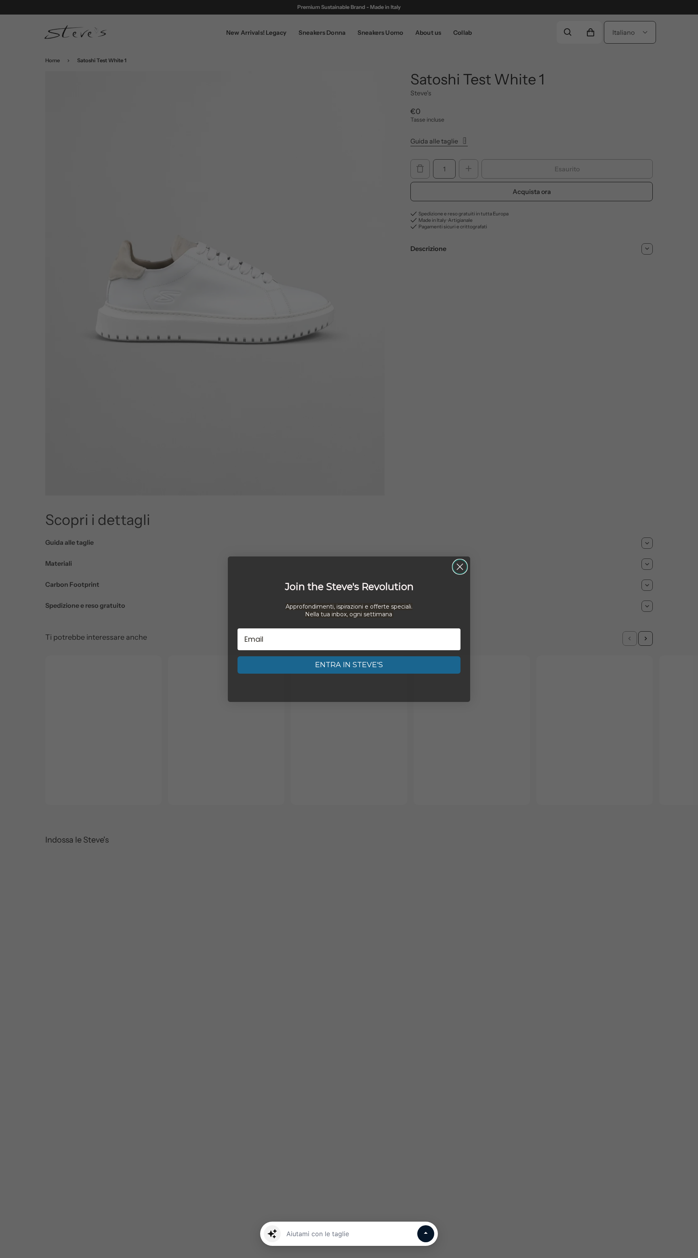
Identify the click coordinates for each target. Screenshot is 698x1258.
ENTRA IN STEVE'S (349, 664)
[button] (272, 1233)
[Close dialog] (460, 567)
